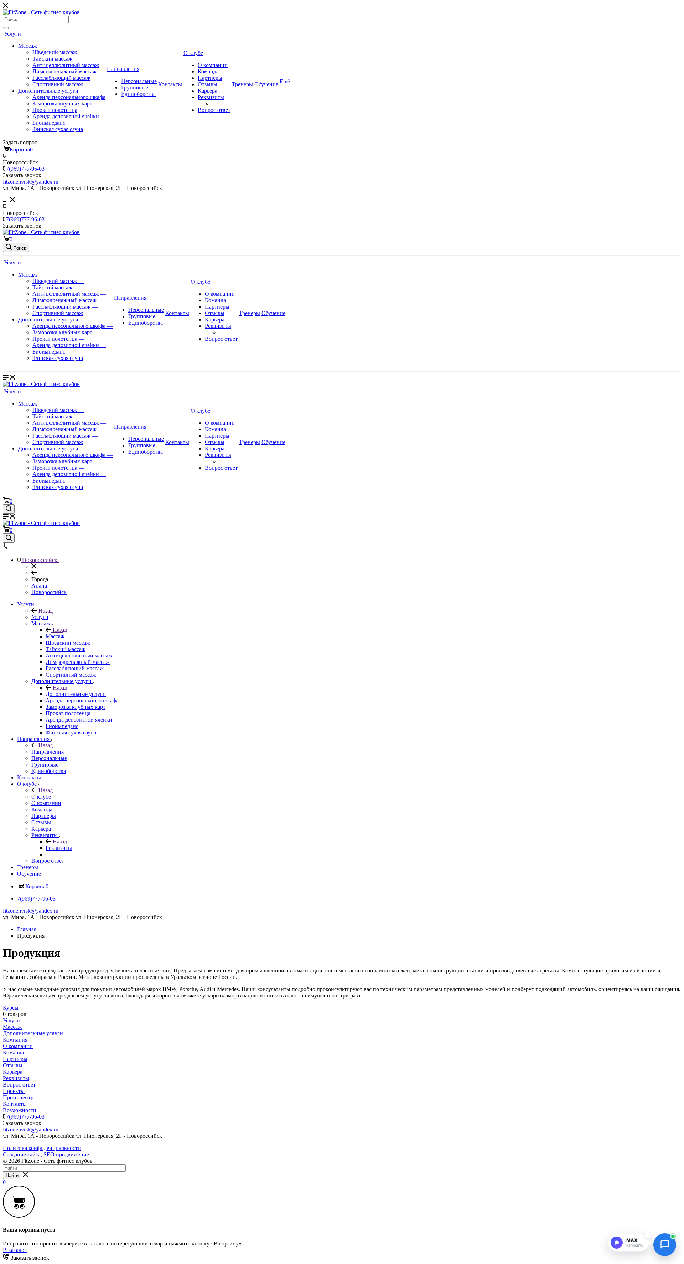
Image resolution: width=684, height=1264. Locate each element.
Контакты (170, 84)
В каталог (15, 1250)
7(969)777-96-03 (25, 169)
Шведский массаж (54, 52)
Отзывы (207, 84)
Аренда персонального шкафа (68, 97)
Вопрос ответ (214, 110)
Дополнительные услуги (48, 91)
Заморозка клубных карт (62, 103)
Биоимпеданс (48, 123)
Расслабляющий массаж (61, 78)
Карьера (207, 91)
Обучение (266, 84)
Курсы (11, 1008)
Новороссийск (49, 592)
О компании (213, 65)
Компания (15, 1040)
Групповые (134, 87)
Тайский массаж (52, 59)
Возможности (19, 1110)
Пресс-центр (18, 1097)
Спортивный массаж (57, 84)
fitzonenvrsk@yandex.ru (30, 911)
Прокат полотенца (54, 110)
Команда (208, 71)
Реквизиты (211, 97)
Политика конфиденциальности (42, 1148)
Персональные (139, 81)
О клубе (193, 53)
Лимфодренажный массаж (64, 71)
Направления (123, 69)
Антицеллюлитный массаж (65, 65)
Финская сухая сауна (57, 129)
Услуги (12, 34)
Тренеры (242, 84)
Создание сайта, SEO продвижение (46, 1154)
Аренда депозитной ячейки (65, 116)
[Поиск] (6, 28)
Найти (12, 1175)
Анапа (39, 586)
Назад (45, 611)
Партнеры (210, 78)
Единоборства (138, 94)
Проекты (14, 1091)
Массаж (27, 46)
